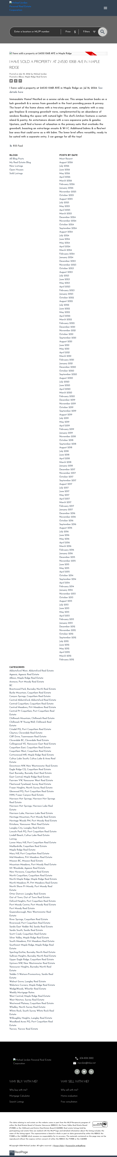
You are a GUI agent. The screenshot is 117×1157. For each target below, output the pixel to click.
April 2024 (64, 247)
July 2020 (64, 382)
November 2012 (67, 630)
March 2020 (65, 393)
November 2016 (67, 517)
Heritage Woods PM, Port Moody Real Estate (33, 821)
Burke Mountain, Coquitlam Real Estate (30, 693)
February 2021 (66, 360)
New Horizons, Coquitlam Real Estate (29, 872)
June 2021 (64, 345)
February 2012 (66, 660)
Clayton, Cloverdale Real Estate (25, 733)
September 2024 (68, 228)
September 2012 (67, 638)
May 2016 (64, 539)
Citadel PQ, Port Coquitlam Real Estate (30, 729)
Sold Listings (16, 173)
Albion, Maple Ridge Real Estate (32, 77)
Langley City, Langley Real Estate (27, 828)
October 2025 (66, 195)
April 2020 (64, 389)
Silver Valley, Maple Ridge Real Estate (29, 938)
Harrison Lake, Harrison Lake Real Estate (31, 813)
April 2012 (64, 652)
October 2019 (66, 407)
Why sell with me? (69, 1090)
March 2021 (65, 356)
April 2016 (64, 543)
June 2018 (64, 455)
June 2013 (64, 608)
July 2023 (64, 276)
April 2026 (64, 177)
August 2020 (66, 378)
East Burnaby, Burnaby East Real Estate (30, 773)
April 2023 (64, 287)
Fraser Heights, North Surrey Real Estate (31, 788)
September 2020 (68, 374)
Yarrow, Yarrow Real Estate (23, 1029)
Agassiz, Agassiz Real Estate (24, 674)
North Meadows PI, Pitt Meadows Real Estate (33, 883)
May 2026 (64, 173)
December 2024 (67, 217)
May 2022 (64, 312)
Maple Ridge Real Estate (22, 850)
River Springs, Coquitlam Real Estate (28, 919)
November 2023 (67, 265)
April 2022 (64, 316)
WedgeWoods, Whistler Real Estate (27, 989)
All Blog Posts (16, 159)
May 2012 (64, 649)
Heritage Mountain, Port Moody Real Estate (32, 817)
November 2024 (67, 221)
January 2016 (66, 553)
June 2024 (64, 239)
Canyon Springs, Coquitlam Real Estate (30, 696)
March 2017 (65, 502)
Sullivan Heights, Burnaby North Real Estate (32, 956)
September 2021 (67, 338)
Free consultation (69, 1102)
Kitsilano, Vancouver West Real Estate (29, 824)
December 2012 (67, 627)
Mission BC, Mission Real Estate (26, 861)
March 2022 (65, 319)
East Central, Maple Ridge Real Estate (29, 777)
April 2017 (64, 499)
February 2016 (66, 550)
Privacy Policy (59, 1146)
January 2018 (66, 466)
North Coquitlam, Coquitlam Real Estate (30, 875)
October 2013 (66, 597)
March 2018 (65, 462)
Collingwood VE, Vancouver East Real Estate (32, 744)
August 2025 (66, 199)
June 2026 (64, 170)
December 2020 (67, 367)
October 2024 (66, 225)
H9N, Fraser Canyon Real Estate (26, 795)
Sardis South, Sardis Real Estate (26, 930)
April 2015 (64, 572)
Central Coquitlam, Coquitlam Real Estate (31, 704)
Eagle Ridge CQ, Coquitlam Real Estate (30, 769)
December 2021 (67, 327)
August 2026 (66, 162)
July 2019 (64, 418)
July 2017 (63, 488)
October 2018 (66, 440)
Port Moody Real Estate (22, 908)
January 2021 (66, 363)
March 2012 (65, 656)
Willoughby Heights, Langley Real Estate (30, 1018)
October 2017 (66, 477)
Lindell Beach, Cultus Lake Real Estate (29, 835)
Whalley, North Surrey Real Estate (27, 1007)
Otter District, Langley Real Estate (27, 894)
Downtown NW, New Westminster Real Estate (33, 766)
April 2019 (64, 426)
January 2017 (66, 510)
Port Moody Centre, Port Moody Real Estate (32, 905)
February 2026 (67, 184)
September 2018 (67, 444)
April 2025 (64, 210)
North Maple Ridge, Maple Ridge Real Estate (33, 879)
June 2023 (64, 279)
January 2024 (66, 257)
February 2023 (66, 290)
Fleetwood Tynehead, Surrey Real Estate (30, 784)
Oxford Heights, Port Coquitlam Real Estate (32, 901)
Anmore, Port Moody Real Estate (26, 682)
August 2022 (66, 301)
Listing (13, 839)
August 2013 (65, 601)
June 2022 (64, 309)
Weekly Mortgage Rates (21, 992)
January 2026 (66, 188)
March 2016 (65, 546)
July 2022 (64, 305)
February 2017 (66, 506)
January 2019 (66, 433)
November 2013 (67, 594)
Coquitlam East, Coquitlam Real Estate (30, 748)
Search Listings (16, 1102)
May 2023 (64, 283)
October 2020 (66, 371)
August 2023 (66, 272)
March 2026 (65, 181)
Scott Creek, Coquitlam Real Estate (27, 934)
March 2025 (65, 214)
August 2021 (65, 341)
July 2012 (64, 641)
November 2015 (67, 561)
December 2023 (67, 261)
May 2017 (64, 495)
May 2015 (64, 568)
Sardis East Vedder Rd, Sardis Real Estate (31, 927)
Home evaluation (69, 1096)
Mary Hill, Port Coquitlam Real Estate (29, 854)
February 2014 (66, 586)
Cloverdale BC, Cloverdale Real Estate (29, 740)
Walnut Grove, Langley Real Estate (27, 981)
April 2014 (64, 583)
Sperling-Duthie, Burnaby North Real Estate (32, 952)
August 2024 (66, 232)
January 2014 (66, 590)
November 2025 (67, 192)
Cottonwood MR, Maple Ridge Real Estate (31, 755)
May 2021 (64, 349)
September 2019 (67, 411)
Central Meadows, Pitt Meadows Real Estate (32, 707)
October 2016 (66, 521)
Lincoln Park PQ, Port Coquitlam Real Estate (33, 832)
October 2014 (66, 575)
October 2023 (66, 268)
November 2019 (67, 404)
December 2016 (67, 513)
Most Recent (66, 159)
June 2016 (64, 535)
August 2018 (65, 447)
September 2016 (67, 524)
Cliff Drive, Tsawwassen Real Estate (27, 737)
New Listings (16, 166)
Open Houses (16, 170)
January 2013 (66, 623)
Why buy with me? (18, 1090)
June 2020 (64, 385)
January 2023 (66, 294)
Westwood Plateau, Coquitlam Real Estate (31, 1003)
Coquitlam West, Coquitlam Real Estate (30, 751)
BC (10, 685)
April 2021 (64, 352)
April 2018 (64, 458)
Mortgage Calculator (19, 1096)
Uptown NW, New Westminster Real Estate (32, 963)
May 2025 (64, 206)
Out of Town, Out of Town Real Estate (29, 897)
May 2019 (64, 422)
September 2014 (67, 579)
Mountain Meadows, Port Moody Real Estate (32, 865)
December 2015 (67, 557)
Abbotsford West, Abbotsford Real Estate (31, 671)
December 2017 (67, 469)
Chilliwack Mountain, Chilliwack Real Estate (32, 718)
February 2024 (66, 254)
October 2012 (66, 634)
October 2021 (66, 334)
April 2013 (64, 616)
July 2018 (64, 451)
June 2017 (64, 491)
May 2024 (64, 243)
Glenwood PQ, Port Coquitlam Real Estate (31, 791)
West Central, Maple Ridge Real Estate (29, 996)
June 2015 (64, 564)
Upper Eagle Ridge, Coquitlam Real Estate (31, 959)
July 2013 (63, 605)
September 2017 (67, 480)
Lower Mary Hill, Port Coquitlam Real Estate (32, 843)
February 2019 (66, 429)
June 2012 (64, 645)
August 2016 (65, 528)
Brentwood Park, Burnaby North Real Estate (32, 689)
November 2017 (67, 473)
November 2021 (67, 330)
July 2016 (64, 532)
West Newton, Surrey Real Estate (26, 1000)
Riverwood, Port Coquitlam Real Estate (29, 923)
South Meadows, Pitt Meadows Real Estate (31, 941)
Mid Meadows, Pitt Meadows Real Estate (30, 857)
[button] (77, 1071)
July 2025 (64, 203)
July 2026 (64, 166)
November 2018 (67, 436)
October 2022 (66, 298)
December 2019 (67, 400)
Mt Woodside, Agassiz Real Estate (27, 868)
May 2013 (64, 612)
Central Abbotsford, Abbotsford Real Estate (32, 700)
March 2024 (65, 250)
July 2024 (64, 236)
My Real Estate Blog (20, 162)
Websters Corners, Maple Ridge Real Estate (32, 985)
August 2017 (65, 484)
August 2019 (65, 415)
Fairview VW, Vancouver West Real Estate (31, 780)
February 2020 (67, 396)
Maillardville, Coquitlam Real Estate (28, 846)
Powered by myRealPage (75, 1146)
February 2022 (67, 323)
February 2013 (66, 619)
